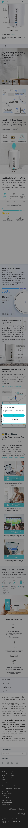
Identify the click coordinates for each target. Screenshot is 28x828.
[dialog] (14, 414)
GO (14, 415)
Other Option (14, 419)
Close (24, 406)
